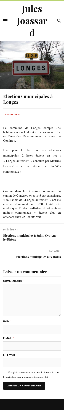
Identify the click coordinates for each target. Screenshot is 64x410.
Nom (7, 321)
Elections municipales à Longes (28, 99)
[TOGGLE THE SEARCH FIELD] (59, 21)
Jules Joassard (32, 20)
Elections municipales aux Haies (38, 257)
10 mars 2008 (11, 114)
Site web (9, 354)
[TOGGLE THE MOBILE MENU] (5, 21)
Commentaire (14, 281)
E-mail (8, 338)
